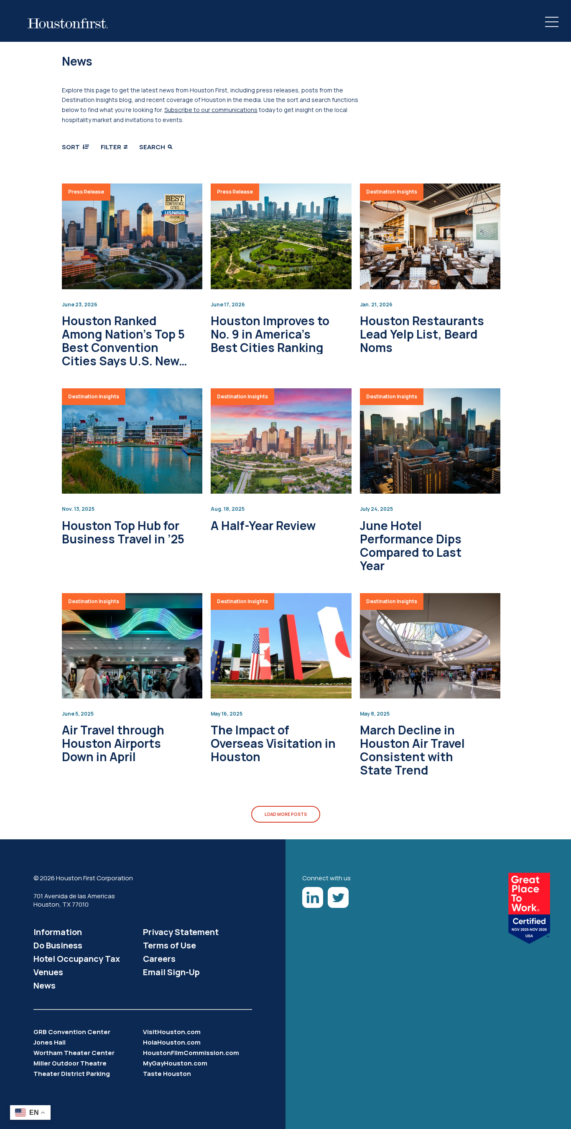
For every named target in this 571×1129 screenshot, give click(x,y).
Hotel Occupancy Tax (76, 958)
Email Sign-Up (171, 972)
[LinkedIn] (312, 897)
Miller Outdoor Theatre (70, 1063)
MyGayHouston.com (175, 1063)
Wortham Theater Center (74, 1052)
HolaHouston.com (172, 1042)
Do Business (57, 945)
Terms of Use (169, 945)
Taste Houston (167, 1073)
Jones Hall (49, 1042)
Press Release (86, 191)
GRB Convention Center (71, 1031)
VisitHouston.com (172, 1031)
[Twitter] (338, 897)
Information (57, 932)
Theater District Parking (71, 1073)
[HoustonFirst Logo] (67, 23)
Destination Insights (391, 191)
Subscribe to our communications (210, 110)
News (44, 985)
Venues (48, 972)
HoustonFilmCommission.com (191, 1052)
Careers (159, 958)
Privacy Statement (181, 932)
